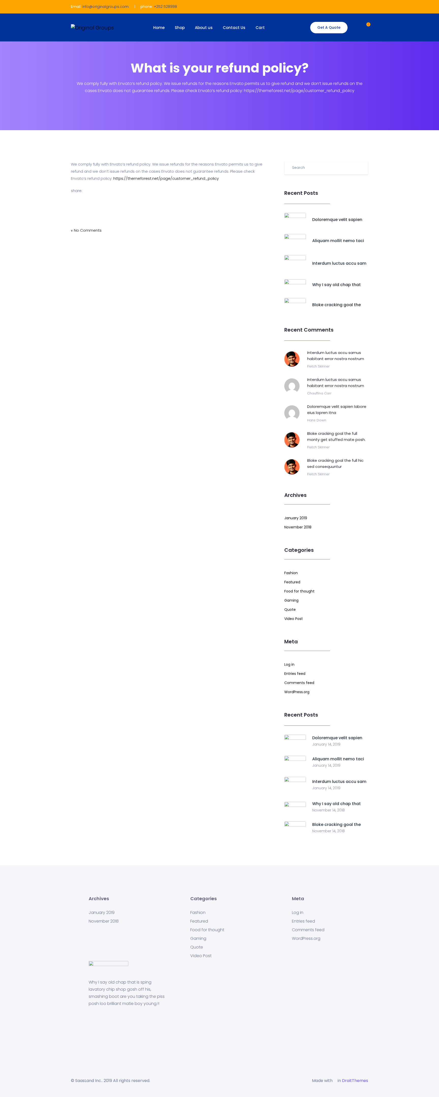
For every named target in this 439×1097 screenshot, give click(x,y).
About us (204, 27)
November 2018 (297, 527)
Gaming (291, 600)
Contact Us (234, 27)
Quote (290, 609)
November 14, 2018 (328, 810)
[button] (363, 26)
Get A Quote (328, 27)
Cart (260, 27)
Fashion (291, 572)
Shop (180, 27)
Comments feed (299, 682)
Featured (292, 582)
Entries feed (294, 673)
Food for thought (299, 591)
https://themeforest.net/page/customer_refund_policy (166, 178)
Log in (289, 664)
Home (159, 27)
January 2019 (295, 518)
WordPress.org (296, 691)
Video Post (293, 618)
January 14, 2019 (326, 744)
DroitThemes (355, 1081)
